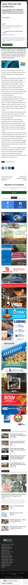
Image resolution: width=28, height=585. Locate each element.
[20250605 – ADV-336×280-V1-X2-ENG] (14, 243)
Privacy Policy (14, 574)
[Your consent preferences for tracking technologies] (25, 582)
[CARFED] (14, 404)
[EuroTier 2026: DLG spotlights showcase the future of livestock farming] (5, 450)
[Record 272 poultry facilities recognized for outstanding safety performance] (5, 435)
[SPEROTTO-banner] (14, 286)
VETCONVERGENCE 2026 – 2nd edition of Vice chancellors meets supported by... (18, 465)
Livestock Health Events (10, 161)
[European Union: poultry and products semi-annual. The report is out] (14, 483)
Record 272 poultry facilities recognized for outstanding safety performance (18, 435)
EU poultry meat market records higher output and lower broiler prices (17, 443)
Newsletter (14, 573)
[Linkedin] (9, 168)
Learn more (13, 40)
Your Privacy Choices (12, 580)
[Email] (12, 168)
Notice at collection (7, 583)
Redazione (3, 497)
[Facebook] (2, 168)
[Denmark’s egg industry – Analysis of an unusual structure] (5, 521)
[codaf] (14, 318)
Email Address (6, 17)
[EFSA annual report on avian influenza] (5, 514)
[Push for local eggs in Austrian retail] (5, 507)
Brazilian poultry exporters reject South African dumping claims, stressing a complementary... (17, 457)
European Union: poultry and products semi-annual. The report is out (13, 495)
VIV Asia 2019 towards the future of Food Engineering (6, 178)
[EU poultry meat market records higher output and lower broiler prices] (5, 443)
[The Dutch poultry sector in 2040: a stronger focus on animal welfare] (5, 528)
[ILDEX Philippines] (14, 372)
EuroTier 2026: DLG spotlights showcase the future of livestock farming (17, 450)
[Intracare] (14, 425)
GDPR (4, 24)
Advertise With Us (21, 573)
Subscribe (9, 573)
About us (3, 573)
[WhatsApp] (6, 168)
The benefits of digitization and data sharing (22, 178)
